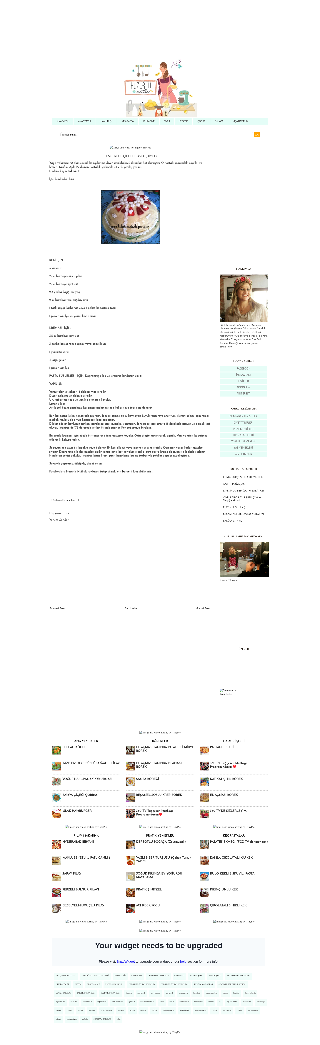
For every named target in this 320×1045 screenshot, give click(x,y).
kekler (171, 1002)
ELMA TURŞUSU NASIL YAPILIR (243, 477)
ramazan (121, 1010)
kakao (162, 1002)
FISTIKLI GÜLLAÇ (234, 507)
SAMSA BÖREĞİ (147, 779)
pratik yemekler (107, 1010)
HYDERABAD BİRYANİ (78, 841)
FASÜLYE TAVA (232, 521)
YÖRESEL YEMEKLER (243, 441)
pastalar (58, 1010)
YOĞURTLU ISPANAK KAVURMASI (87, 779)
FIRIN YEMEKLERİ (243, 435)
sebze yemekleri (168, 1010)
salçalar (154, 1010)
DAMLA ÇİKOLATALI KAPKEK (231, 857)
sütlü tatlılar (184, 1010)
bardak (225, 993)
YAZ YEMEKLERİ (243, 447)
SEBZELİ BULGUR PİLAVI (80, 889)
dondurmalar (87, 1002)
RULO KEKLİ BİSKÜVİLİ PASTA (232, 873)
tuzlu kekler (227, 1010)
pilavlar (80, 1010)
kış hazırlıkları (232, 1002)
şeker (119, 1019)
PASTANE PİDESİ (222, 747)
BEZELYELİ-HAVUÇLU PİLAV (83, 905)
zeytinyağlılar (72, 1019)
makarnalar (247, 1002)
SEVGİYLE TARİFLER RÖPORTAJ (232, 984)
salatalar (143, 1010)
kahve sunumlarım (147, 1002)
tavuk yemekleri (200, 1010)
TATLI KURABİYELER (86, 993)
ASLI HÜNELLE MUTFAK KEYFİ (95, 975)
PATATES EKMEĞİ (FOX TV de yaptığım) (239, 841)
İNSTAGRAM (243, 375)
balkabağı (196, 993)
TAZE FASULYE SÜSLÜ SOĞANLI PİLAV (91, 763)
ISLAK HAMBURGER (77, 811)
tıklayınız (73, 171)
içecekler (132, 1002)
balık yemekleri (211, 993)
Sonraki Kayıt (58, 608)
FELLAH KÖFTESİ (75, 747)
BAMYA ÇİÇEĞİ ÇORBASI (80, 795)
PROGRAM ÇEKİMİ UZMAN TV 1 (175, 984)
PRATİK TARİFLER (243, 429)
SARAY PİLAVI (72, 873)
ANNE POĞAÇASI (234, 484)
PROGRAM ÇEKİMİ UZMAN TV (142, 984)
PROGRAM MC (93, 984)
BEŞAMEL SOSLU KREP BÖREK (159, 795)
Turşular (129, 993)
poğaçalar (92, 1010)
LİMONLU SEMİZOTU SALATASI (243, 490)
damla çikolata (250, 993)
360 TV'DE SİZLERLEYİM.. (228, 811)
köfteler (211, 1002)
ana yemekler (155, 993)
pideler (69, 1010)
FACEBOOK (243, 368)
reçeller (132, 1010)
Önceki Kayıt (203, 608)
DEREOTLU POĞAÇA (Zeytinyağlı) (161, 841)
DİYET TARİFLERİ (243, 422)
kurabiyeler (198, 1002)
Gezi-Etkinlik (179, 975)
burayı (126, 471)
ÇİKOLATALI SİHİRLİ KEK (228, 905)
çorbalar (85, 1019)
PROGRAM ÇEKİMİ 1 (114, 984)
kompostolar (184, 1002)
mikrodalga (261, 1002)
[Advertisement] (111, 26)
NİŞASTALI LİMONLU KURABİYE (244, 514)
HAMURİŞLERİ (215, 975)
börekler (236, 993)
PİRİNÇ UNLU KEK (224, 889)
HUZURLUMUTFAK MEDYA (238, 975)
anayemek (169, 993)
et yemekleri (101, 1002)
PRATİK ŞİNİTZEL (149, 889)
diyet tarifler (60, 1002)
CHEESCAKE (136, 975)
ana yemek (141, 993)
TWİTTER (243, 381)
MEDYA (78, 984)
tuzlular (240, 1010)
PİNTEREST (243, 393)
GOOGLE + (243, 387)
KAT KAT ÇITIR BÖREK (226, 779)
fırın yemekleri (117, 1002)
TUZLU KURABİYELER (110, 993)
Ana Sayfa (131, 608)
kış (220, 1002)
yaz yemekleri (253, 1010)
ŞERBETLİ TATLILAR (102, 1019)
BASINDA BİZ (120, 975)
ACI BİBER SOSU (148, 905)
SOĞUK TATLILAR (63, 993)
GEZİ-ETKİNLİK (243, 454)
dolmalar (74, 1002)
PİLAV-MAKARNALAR (203, 984)
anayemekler (183, 993)
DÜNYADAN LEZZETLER (243, 416)
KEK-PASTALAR (62, 984)
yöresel (58, 1019)
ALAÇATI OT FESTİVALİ (66, 975)
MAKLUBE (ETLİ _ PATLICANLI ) (86, 857)
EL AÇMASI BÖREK (224, 795)
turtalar (214, 1010)
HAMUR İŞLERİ (196, 975)
